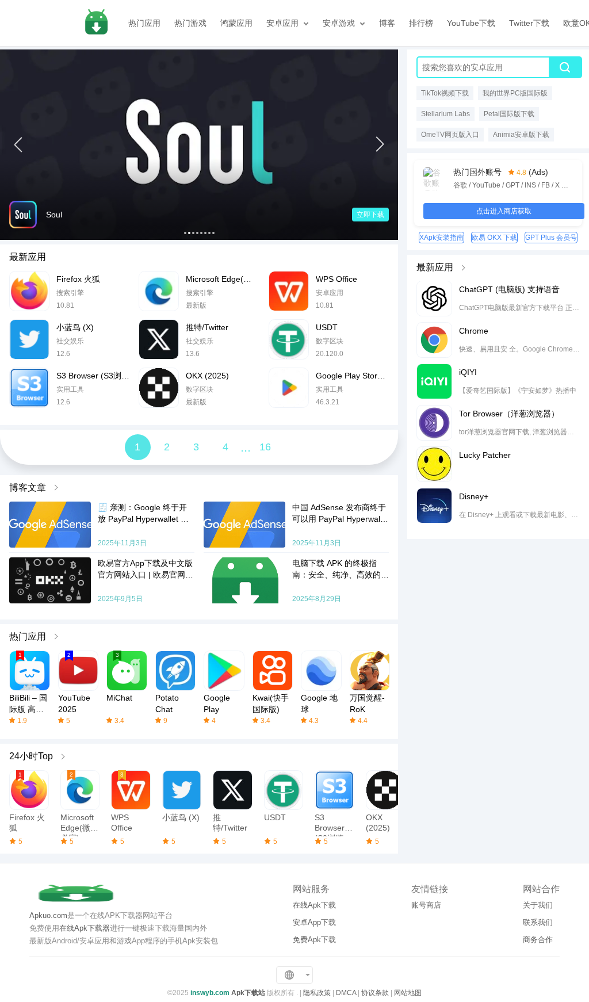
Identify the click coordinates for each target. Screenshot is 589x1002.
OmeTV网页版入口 (450, 135)
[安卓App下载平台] (96, 23)
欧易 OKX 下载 (494, 238)
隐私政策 (317, 993)
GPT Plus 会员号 (551, 238)
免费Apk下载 (314, 939)
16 (265, 447)
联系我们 (538, 922)
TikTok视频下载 (445, 93)
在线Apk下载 (314, 905)
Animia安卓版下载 (521, 135)
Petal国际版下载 (509, 114)
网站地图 (408, 993)
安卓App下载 (314, 922)
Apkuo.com (48, 915)
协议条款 (375, 993)
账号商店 (426, 905)
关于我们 (538, 905)
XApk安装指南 (441, 238)
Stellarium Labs (445, 114)
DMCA (346, 993)
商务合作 (538, 939)
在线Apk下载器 (84, 928)
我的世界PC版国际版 (515, 93)
